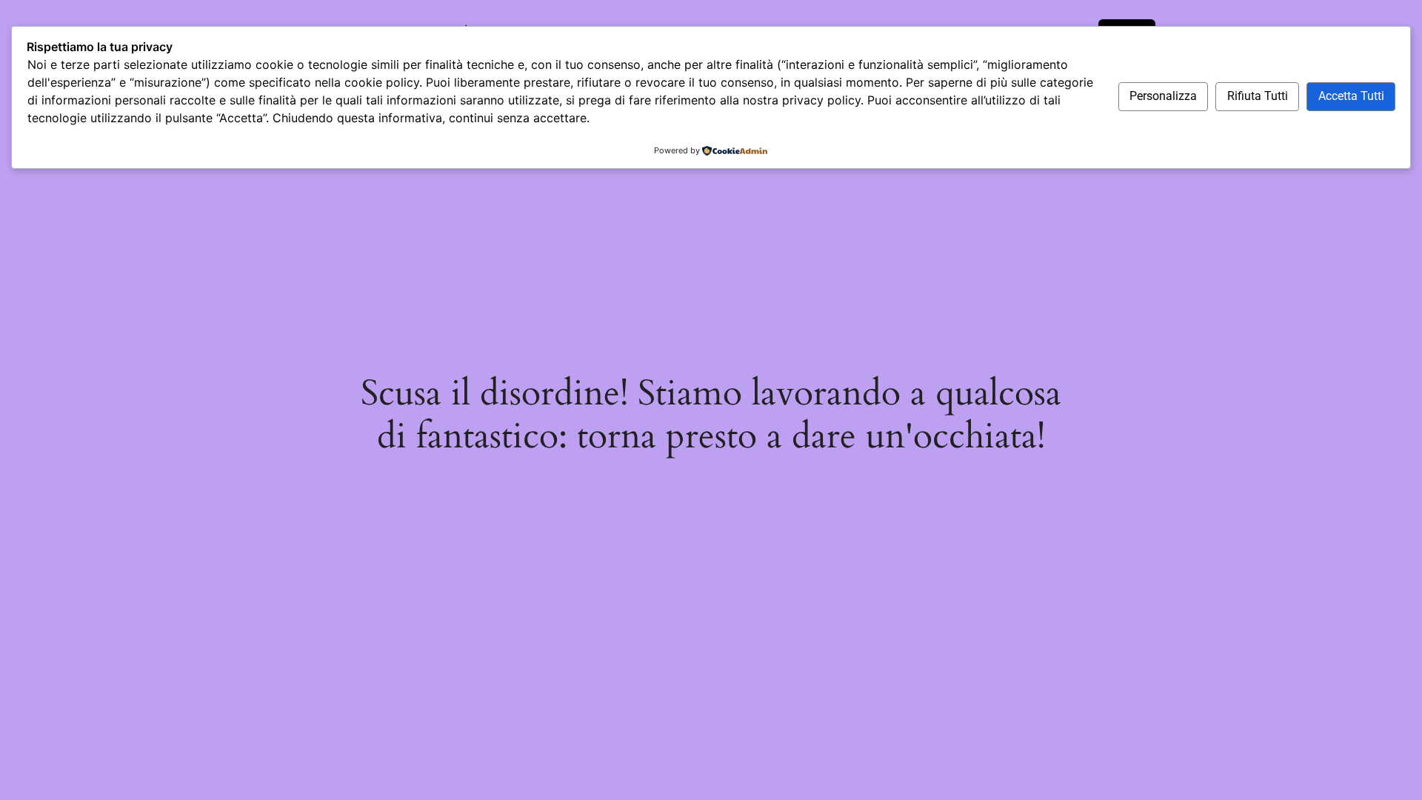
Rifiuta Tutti (1257, 96)
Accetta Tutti (1351, 96)
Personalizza (1163, 96)
